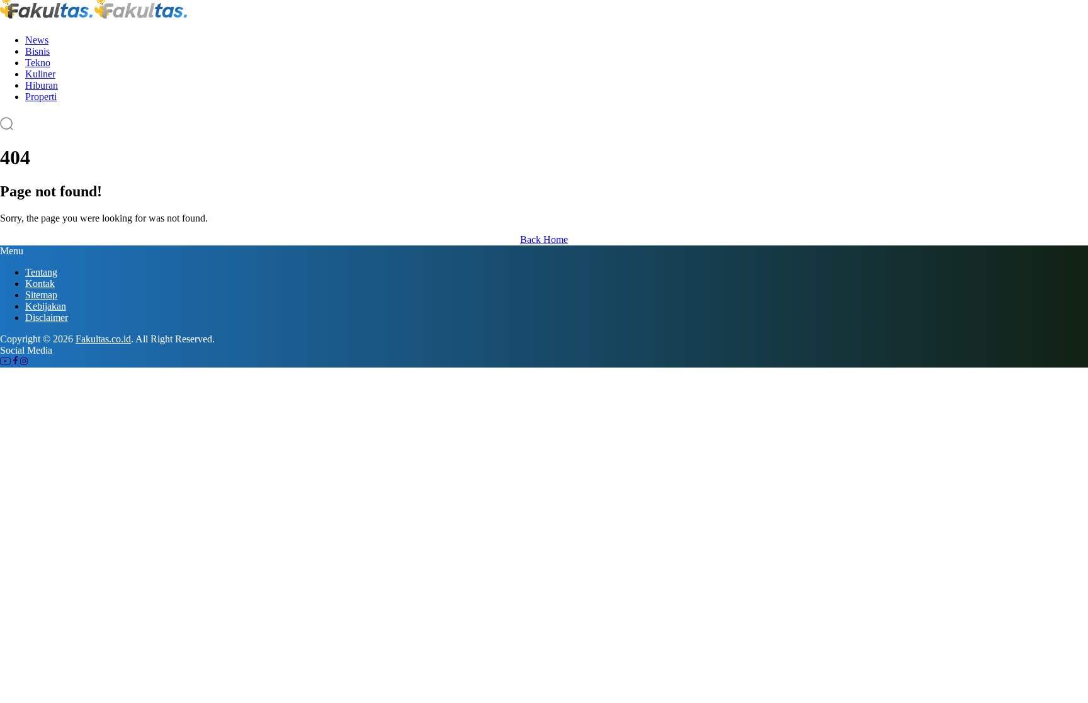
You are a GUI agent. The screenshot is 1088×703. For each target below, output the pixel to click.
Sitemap (41, 295)
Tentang (41, 272)
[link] (6, 361)
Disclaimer (46, 317)
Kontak (40, 283)
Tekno (37, 62)
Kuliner (40, 74)
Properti (41, 96)
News (36, 40)
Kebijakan (45, 306)
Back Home (544, 239)
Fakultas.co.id (103, 339)
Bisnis (37, 51)
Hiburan (41, 85)
